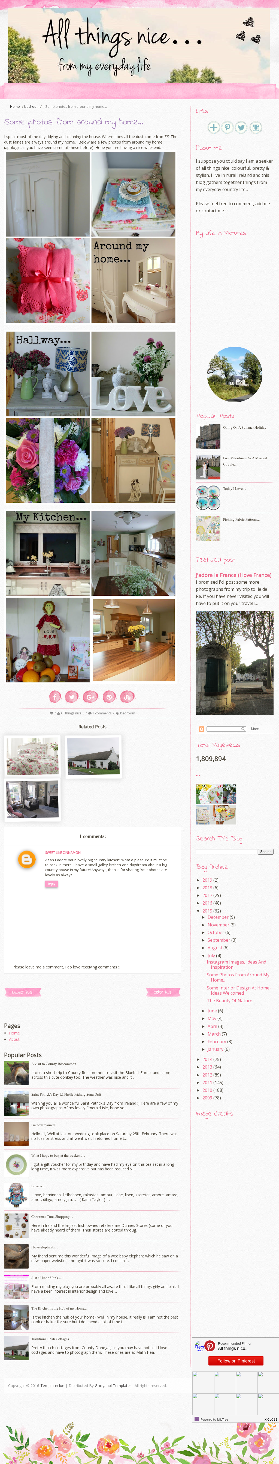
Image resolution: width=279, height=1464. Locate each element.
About (14, 1039)
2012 (207, 1075)
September (219, 940)
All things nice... (72, 713)
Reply (51, 884)
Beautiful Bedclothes (33, 775)
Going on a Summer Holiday (244, 427)
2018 (207, 888)
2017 (207, 895)
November (218, 925)
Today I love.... (234, 488)
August (215, 948)
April (212, 1026)
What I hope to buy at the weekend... (58, 1155)
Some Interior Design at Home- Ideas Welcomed (239, 990)
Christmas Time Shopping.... (52, 1216)
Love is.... (38, 1185)
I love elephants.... (44, 1247)
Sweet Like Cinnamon (63, 852)
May (212, 1018)
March (214, 1034)
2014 (207, 1059)
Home (14, 1033)
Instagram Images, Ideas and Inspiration (236, 964)
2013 (207, 1067)
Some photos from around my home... (238, 977)
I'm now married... (44, 1124)
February (217, 1042)
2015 (207, 911)
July (211, 956)
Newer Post (23, 992)
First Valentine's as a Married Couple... (245, 461)
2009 (207, 1098)
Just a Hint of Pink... (46, 1277)
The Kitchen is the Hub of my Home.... (59, 1308)
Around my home (33, 818)
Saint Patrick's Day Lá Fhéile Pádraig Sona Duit (66, 1094)
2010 (207, 1090)
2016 (207, 903)
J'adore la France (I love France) (233, 574)
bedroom (32, 106)
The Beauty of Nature (229, 1001)
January (215, 1049)
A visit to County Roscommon (53, 1063)
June (212, 1011)
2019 (207, 880)
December (218, 917)
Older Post (163, 992)
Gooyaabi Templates (113, 1385)
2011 (207, 1083)
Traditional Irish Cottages (94, 777)
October (216, 932)
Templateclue (52, 1385)
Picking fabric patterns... (241, 519)
